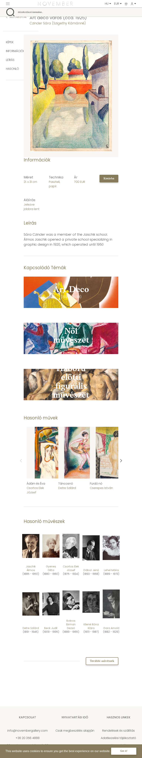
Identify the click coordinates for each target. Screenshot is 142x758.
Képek (10, 42)
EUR (117, 3)
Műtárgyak (18, 17)
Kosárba (109, 178)
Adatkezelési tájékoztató (118, 738)
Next (121, 461)
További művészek (102, 661)
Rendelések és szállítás (118, 730)
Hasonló (12, 69)
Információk (15, 51)
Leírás (10, 60)
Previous (21, 461)
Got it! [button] (123, 751)
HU (107, 3)
